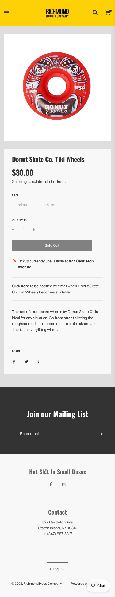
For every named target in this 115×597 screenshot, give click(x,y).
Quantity (19, 220)
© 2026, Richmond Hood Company (36, 583)
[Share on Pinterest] (39, 361)
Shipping (19, 181)
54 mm (24, 204)
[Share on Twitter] (26, 361)
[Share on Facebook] (14, 361)
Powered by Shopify (85, 583)
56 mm (50, 204)
